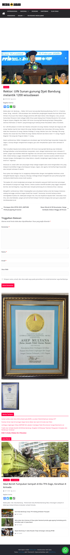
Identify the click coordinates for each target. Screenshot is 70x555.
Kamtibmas (44, 11)
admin (14, 99)
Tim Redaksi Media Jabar (35, 15)
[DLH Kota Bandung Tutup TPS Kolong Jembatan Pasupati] (7, 513)
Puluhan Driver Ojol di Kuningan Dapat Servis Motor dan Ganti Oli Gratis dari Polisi (26, 422)
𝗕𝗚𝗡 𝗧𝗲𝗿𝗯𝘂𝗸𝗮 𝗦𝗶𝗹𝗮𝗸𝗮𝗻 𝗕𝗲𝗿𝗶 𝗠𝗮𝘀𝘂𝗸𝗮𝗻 (13, 433)
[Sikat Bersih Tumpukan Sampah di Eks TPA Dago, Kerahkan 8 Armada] (35, 459)
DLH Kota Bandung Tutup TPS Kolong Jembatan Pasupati (32, 511)
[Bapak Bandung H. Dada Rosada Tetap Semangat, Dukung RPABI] (7, 532)
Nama (4, 252)
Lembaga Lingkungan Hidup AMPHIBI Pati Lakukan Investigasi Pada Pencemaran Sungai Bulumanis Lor (32, 425)
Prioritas (6, 87)
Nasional (23, 11)
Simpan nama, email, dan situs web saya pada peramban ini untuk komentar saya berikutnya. (36, 279)
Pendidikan (11, 15)
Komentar (5, 227)
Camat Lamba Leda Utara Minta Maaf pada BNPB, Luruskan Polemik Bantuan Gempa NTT (28, 419)
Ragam (20, 15)
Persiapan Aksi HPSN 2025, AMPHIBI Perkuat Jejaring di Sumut (16, 208)
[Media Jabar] (3, 13)
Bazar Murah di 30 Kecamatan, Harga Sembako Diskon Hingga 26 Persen (53, 208)
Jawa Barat (6, 480)
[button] (28, 11)
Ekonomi (35, 11)
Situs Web (4, 269)
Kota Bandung (15, 480)
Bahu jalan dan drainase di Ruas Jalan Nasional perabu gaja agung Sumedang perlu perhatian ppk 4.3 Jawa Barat (40, 521)
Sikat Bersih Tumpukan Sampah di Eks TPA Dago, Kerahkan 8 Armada (34, 485)
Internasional (12, 11)
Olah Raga (54, 11)
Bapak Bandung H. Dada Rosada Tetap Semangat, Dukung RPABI (34, 531)
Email (3, 261)
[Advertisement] (35, 37)
